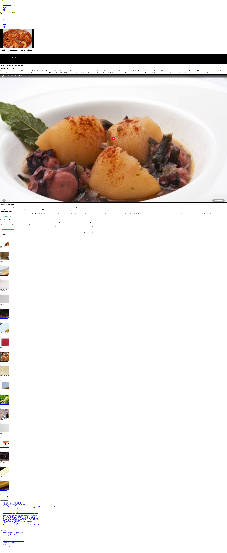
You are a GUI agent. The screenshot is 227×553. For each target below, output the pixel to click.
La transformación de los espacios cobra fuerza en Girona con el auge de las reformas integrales (20, 518)
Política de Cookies (6, 548)
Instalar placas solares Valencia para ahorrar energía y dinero (14, 509)
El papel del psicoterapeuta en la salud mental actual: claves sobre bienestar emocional (19, 517)
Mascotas (4, 7)
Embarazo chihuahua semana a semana (10, 538)
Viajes (4, 8)
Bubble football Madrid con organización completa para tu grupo (15, 508)
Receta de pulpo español (7, 60)
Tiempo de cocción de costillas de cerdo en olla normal (13, 532)
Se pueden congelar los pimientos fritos (10, 533)
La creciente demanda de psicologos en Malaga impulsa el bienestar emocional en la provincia (20, 513)
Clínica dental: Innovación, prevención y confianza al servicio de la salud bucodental (18, 512)
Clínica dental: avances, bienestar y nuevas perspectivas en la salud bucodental (17, 521)
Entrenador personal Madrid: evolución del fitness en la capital (14, 520)
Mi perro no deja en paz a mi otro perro (10, 537)
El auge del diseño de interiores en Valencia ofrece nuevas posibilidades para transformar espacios (21, 519)
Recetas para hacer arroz (8, 496)
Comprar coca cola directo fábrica (9, 534)
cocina (18, 53)
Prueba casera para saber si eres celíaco (10, 536)
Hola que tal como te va (8, 495)
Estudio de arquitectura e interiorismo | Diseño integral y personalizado (16, 523)
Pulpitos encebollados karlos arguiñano (10, 57)
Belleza (4, 4)
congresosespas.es (3, 15)
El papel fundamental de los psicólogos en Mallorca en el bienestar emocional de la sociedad (20, 515)
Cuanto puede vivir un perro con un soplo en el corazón (13, 541)
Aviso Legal (5, 547)
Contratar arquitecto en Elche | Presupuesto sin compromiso (14, 522)
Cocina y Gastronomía (7, 5)
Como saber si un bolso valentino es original (11, 542)
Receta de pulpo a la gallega (8, 62)
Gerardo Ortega (5, 53)
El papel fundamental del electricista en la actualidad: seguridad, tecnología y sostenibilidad (20, 526)
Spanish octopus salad (7, 59)
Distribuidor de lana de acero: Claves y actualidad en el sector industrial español (18, 527)
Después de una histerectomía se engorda (10, 540)
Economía (5, 6)
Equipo (4, 9)
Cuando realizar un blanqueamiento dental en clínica (12, 503)
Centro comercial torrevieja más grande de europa (12, 535)
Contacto (4, 10)
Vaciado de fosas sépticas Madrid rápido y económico (13, 525)
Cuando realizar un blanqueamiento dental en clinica (12, 502)
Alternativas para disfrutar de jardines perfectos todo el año (14, 504)
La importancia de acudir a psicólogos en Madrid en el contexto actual (16, 514)
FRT (8, 551)
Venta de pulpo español (7, 58)
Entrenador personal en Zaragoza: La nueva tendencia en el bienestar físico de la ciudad (19, 507)
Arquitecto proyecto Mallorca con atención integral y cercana (14, 510)
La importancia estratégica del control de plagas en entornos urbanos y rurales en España (19, 516)
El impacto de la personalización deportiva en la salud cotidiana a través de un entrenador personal (21, 505)
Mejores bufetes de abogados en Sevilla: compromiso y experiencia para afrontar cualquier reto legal (21, 524)
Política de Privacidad (7, 546)
